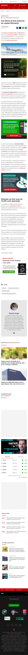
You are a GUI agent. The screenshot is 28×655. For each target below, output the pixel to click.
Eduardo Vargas (14, 313)
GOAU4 (4, 463)
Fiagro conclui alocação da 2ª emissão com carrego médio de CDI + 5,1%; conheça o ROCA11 (13, 363)
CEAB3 (4, 466)
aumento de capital (12, 34)
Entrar (24, 1)
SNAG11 (8, 8)
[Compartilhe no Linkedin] (26, 28)
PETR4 (4, 472)
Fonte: (22, 477)
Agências (4, 288)
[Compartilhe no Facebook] (17, 28)
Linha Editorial (19, 589)
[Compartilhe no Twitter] (20, 28)
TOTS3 (4, 460)
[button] (22, 5)
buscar (15, 5)
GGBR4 (4, 469)
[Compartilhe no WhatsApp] (23, 28)
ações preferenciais (12, 40)
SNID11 (18, 8)
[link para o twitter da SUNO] (12, 625)
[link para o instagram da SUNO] (16, 625)
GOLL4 (22, 32)
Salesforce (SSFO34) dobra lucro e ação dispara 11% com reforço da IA (12, 383)
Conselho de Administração (9, 32)
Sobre (2, 589)
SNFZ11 (3, 8)
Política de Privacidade (10, 589)
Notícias (2, 11)
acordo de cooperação (7, 94)
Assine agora (14, 605)
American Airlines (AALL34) (13, 288)
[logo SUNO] (13, 2)
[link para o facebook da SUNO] (8, 625)
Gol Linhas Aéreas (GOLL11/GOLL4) (11, 17)
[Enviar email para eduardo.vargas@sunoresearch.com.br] (14, 333)
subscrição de (15, 206)
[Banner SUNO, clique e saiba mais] (14, 69)
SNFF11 (23, 8)
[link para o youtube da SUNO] (20, 625)
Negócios (8, 11)
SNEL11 (14, 8)
